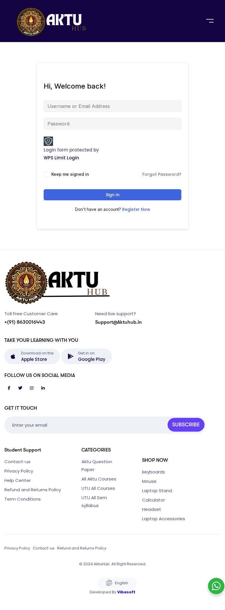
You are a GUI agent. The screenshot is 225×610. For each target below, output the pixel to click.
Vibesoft (126, 592)
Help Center (17, 480)
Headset (151, 509)
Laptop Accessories (163, 519)
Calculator (153, 500)
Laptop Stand (157, 490)
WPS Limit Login (61, 158)
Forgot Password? (161, 174)
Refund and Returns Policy (32, 490)
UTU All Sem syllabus (94, 501)
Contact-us (17, 462)
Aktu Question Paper (96, 466)
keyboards (153, 472)
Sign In (113, 195)
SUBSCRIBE (186, 425)
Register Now (136, 209)
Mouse (149, 481)
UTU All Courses (98, 488)
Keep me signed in (70, 174)
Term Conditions (22, 499)
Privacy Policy (18, 471)
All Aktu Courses (98, 479)
